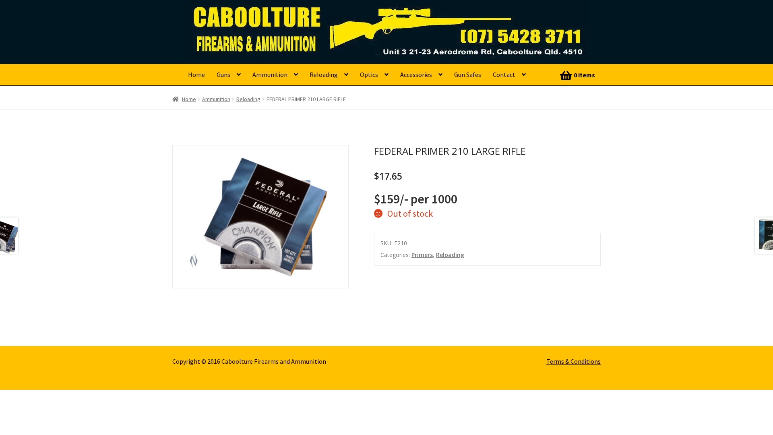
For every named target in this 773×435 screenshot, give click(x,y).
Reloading (324, 74)
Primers (422, 255)
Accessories (416, 74)
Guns (223, 74)
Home (196, 74)
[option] (261, 216)
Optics (369, 74)
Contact (504, 74)
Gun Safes (467, 74)
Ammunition (269, 74)
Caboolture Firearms (243, 18)
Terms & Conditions (573, 361)
